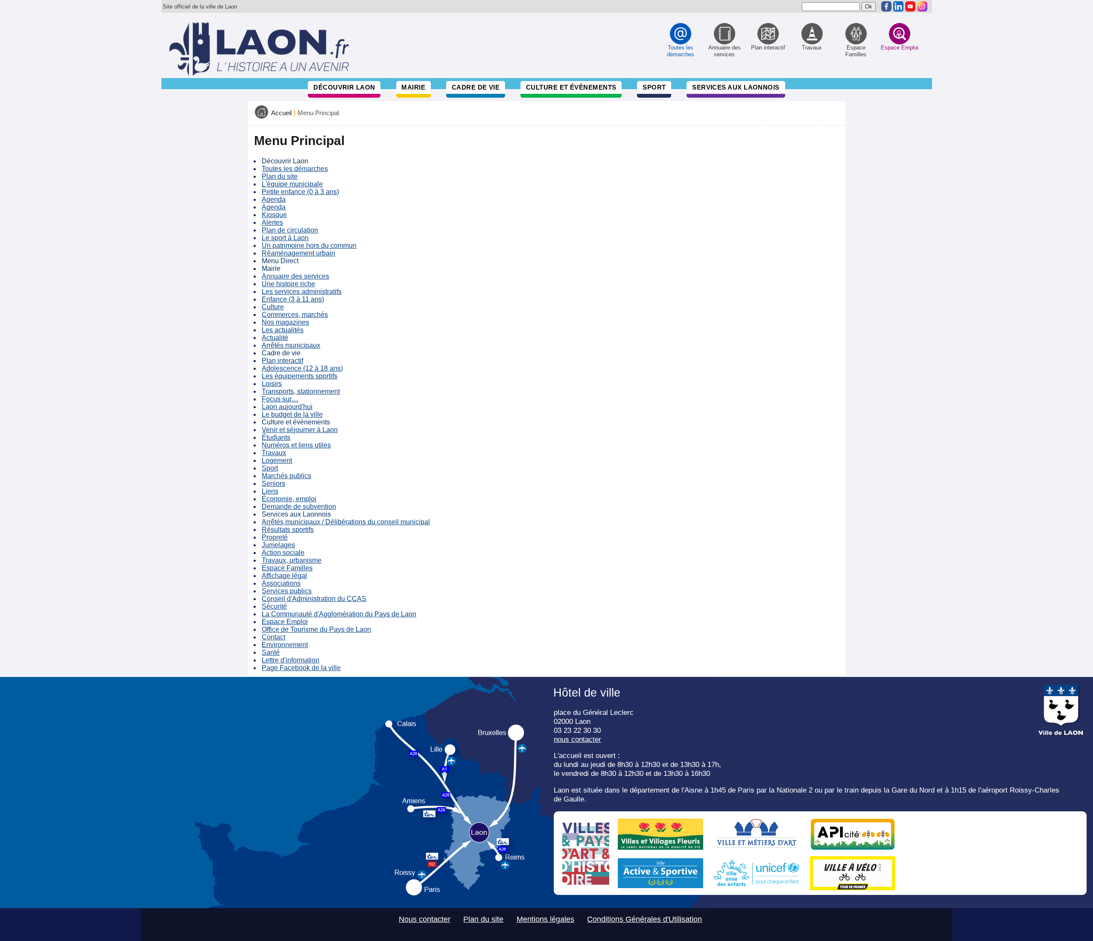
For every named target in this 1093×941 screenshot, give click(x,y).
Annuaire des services (295, 276)
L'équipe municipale (292, 184)
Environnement (285, 644)
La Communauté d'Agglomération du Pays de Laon (339, 614)
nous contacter (577, 739)
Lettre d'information (290, 660)
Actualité (275, 337)
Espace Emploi (285, 621)
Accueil (281, 113)
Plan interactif (282, 360)
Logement (277, 460)
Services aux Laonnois (736, 87)
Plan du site (280, 176)
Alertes (272, 222)
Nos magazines (285, 322)
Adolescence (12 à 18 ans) (302, 368)
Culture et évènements (571, 87)
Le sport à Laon (285, 237)
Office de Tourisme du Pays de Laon (316, 629)
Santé (271, 652)
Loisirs (272, 383)
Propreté (275, 537)
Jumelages (278, 545)
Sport (654, 87)
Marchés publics (286, 475)
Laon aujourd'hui (287, 406)
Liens (270, 491)
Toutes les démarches (295, 168)
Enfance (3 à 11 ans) (293, 299)
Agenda (274, 199)
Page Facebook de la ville (301, 667)
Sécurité (274, 606)
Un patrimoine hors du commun (309, 245)
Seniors (273, 483)
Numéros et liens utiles (296, 445)
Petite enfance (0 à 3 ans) (300, 191)
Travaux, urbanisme (291, 560)
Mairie (413, 87)
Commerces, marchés (295, 314)
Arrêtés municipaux (291, 345)
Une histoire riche (288, 284)
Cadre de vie (476, 87)
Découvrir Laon (344, 87)
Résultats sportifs (288, 529)
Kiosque (274, 214)
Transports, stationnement (301, 391)
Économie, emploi (289, 498)
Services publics (287, 591)
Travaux (274, 452)
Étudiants (276, 437)
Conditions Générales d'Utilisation (644, 919)
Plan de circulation (290, 230)
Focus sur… (280, 399)
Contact (273, 637)
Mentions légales (545, 919)
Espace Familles (287, 568)
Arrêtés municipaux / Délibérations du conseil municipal (346, 522)
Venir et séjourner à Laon (300, 429)
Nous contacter (424, 919)
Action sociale (283, 552)
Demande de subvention (299, 506)
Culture (273, 307)
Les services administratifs (302, 291)
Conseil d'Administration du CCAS (314, 598)
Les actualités (283, 330)
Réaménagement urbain (298, 253)
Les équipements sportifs (299, 376)
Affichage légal (284, 575)
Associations (281, 583)
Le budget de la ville (292, 414)
